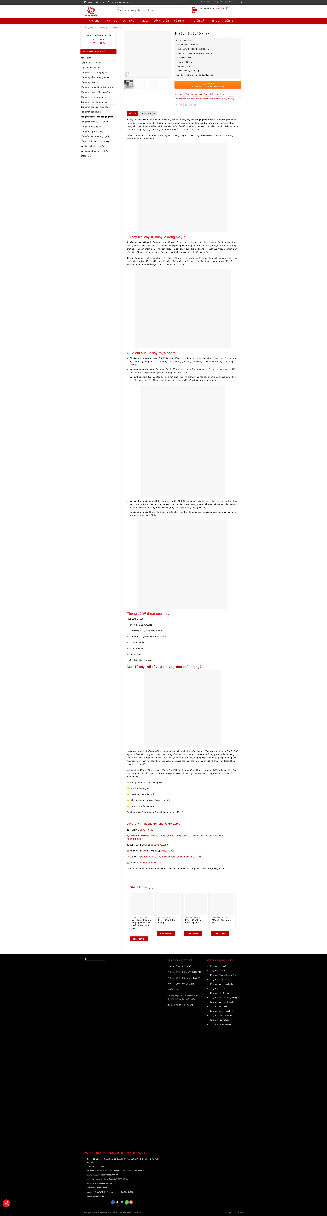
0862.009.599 (184, 835)
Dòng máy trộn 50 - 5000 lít (94, 121)
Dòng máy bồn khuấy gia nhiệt (95, 77)
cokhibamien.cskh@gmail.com (103, 1183)
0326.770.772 (200, 835)
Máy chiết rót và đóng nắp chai (193, 921)
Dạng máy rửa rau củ (90, 62)
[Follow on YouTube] (241, 2)
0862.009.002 (168, 835)
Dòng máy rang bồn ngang (93, 97)
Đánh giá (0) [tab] (147, 113)
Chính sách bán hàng (209, 2)
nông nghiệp (218, 757)
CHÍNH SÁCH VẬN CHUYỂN (181, 984)
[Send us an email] (122, 1202)
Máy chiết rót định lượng (167, 921)
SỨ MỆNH (179, 20)
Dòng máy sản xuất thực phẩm (95, 107)
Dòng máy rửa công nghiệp (93, 102)
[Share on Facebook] (177, 105)
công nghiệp (199, 757)
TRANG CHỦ (93, 20)
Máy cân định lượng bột (221, 921)
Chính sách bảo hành (228, 2)
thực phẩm (168, 757)
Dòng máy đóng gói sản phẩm (95, 92)
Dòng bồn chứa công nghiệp (94, 72)
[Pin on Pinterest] (191, 105)
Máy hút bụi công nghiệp (92, 146)
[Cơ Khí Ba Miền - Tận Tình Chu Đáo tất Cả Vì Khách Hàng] (98, 11)
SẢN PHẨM (129, 20)
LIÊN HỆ (229, 20)
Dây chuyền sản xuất (90, 67)
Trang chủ (88, 27)
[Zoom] (127, 74)
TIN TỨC (214, 20)
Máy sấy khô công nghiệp (190, 98)
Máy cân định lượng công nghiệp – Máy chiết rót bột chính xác (141, 924)
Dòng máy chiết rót (89, 82)
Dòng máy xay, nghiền (91, 126)
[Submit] (186, 10)
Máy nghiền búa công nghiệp (94, 151)
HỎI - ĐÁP (173, 990)
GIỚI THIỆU (111, 20)
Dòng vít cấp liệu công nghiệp (95, 141)
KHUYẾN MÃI (197, 20)
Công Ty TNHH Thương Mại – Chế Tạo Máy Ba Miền (114, 1192)
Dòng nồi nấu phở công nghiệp (95, 136)
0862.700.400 (112, 1175)
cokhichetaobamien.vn (150, 862)
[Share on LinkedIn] (195, 105)
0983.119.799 (141, 264)
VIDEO (145, 20)
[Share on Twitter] (181, 105)
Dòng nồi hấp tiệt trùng (91, 131)
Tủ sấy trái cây (227, 98)
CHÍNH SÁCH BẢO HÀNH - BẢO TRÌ (184, 978)
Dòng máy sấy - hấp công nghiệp (109, 27)
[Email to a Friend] (186, 105)
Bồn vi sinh (85, 57)
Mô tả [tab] (132, 113)
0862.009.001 (152, 835)
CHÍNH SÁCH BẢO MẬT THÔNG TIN (185, 972)
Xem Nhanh (139, 939)
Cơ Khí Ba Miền (101, 1188)
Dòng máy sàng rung (90, 111)
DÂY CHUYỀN (161, 20)
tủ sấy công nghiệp (211, 98)
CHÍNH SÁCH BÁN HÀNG (180, 966)
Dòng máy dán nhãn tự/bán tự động (97, 87)
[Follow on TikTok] (117, 1202)
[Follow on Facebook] (239, 2)
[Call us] (127, 1202)
